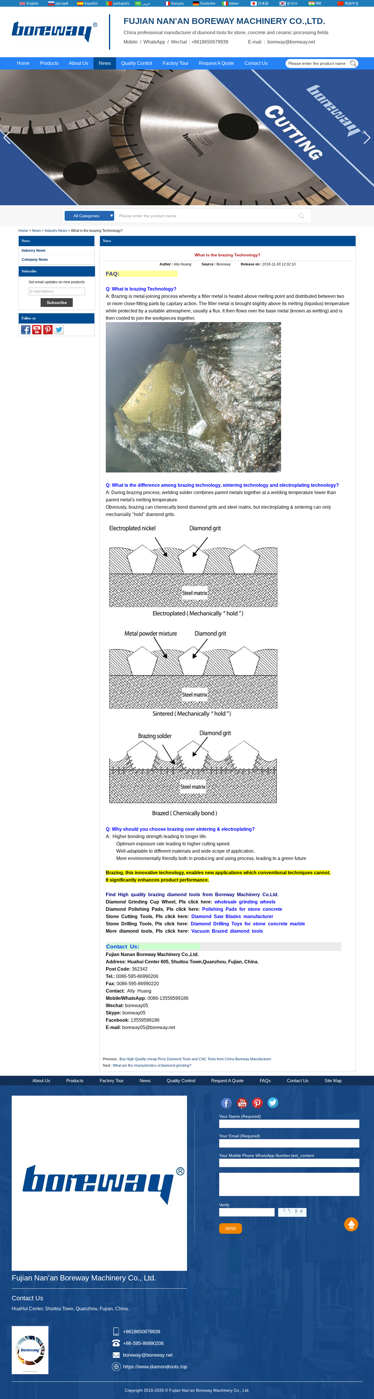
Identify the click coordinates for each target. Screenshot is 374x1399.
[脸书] (25, 329)
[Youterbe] (36, 329)
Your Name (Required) (240, 1116)
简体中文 (352, 3)
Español (91, 3)
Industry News (56, 231)
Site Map (333, 1080)
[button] (367, 137)
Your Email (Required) (239, 1136)
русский (62, 3)
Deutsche (207, 3)
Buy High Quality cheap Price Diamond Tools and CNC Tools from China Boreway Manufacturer (195, 1059)
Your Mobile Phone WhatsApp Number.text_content (266, 1155)
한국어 (292, 3)
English (33, 3)
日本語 (263, 3)
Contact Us (256, 63)
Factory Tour (175, 63)
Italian (234, 3)
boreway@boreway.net (148, 1355)
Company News (35, 260)
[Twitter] (59, 329)
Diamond (201, 916)
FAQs (265, 1080)
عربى (146, 3)
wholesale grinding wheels (245, 901)
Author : (167, 264)
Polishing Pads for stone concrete (242, 909)
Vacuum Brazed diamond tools (227, 931)
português (121, 3)
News (105, 63)
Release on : (251, 264)
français (177, 3)
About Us (78, 63)
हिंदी (318, 3)
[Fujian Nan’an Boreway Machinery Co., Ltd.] (54, 32)
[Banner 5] (187, 204)
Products (49, 63)
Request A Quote (216, 63)
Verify (224, 1204)
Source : (209, 264)
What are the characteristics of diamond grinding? (152, 1065)
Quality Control (136, 63)
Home (23, 63)
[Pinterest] (48, 329)
